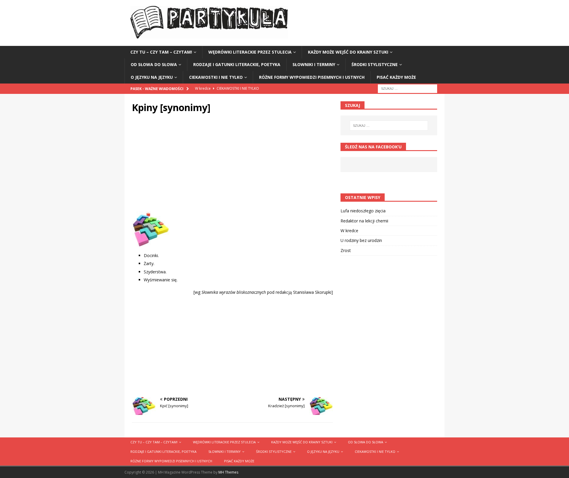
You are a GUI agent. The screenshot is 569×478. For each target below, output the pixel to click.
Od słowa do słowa (154, 64)
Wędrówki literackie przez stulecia (250, 52)
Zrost (346, 250)
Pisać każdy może (396, 77)
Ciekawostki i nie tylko (216, 77)
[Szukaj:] (407, 88)
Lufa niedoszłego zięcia (363, 211)
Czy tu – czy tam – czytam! (161, 52)
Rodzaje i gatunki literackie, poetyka (236, 64)
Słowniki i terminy (314, 64)
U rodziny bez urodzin (361, 240)
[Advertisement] (232, 164)
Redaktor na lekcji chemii (364, 221)
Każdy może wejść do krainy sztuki (348, 52)
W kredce (349, 230)
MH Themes (228, 472)
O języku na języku (152, 77)
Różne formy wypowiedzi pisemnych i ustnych (312, 77)
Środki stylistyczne (374, 64)
